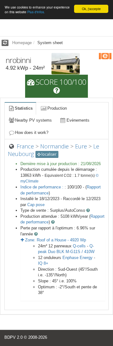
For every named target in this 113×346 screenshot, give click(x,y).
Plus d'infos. (36, 11)
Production (57, 108)
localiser (48, 154)
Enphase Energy (77, 257)
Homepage (22, 42)
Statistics (24, 108)
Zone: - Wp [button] (55, 240)
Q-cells (79, 246)
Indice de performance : (42, 187)
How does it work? (31, 132)
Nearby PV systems (33, 120)
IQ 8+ (43, 263)
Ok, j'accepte (91, 8)
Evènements (78, 120)
